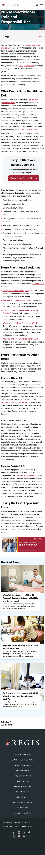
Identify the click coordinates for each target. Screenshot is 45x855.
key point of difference (25, 475)
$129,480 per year (26, 66)
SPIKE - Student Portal (22, 754)
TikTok (13, 832)
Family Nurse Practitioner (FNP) (16, 291)
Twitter (13, 836)
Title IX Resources (22, 792)
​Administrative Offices (22, 813)
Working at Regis (22, 781)
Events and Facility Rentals (22, 802)
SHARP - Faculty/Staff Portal (22, 760)
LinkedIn (24, 832)
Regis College (22, 743)
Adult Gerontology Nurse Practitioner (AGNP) (21, 339)
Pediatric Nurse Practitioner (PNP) (17, 300)
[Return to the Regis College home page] (10, 5)
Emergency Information (22, 786)
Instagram (19, 832)
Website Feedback (22, 770)
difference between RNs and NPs (14, 402)
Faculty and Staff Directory (22, 776)
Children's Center (22, 797)
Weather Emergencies (22, 765)
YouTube (24, 836)
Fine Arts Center (22, 808)
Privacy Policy (27, 826)
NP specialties (38, 284)
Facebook (29, 832)
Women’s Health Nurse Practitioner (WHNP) (20, 323)
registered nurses (29, 129)
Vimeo (19, 836)
